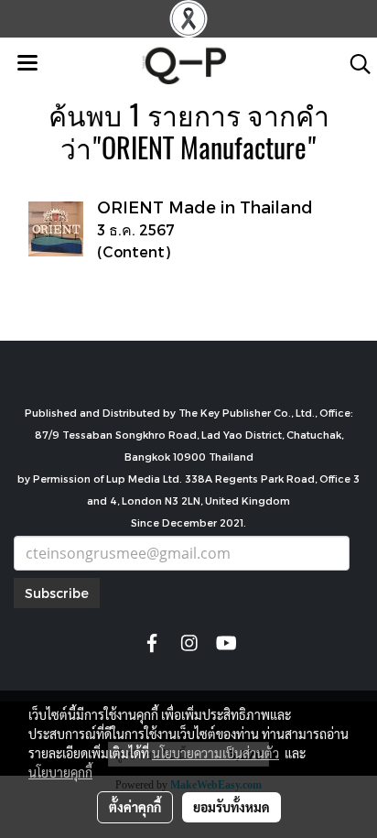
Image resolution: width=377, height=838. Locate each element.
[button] (354, 64)
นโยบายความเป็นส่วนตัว (215, 753)
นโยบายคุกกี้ (60, 772)
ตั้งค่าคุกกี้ (135, 807)
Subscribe (57, 593)
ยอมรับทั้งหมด (231, 807)
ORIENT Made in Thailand (205, 206)
